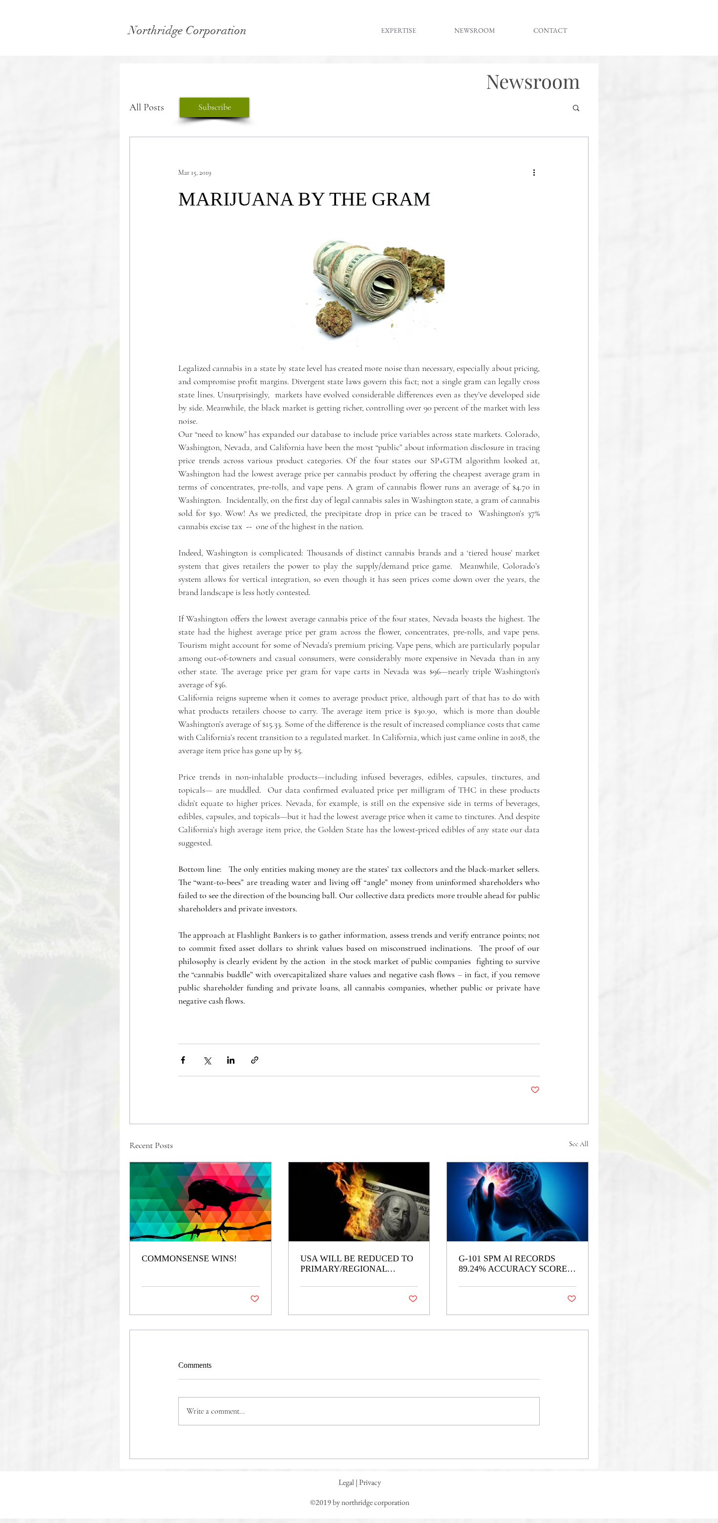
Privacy (370, 1482)
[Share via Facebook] (183, 1060)
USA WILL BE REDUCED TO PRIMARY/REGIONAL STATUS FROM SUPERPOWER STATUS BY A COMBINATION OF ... (357, 1264)
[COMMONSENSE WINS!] (200, 1201)
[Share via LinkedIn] (230, 1060)
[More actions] (534, 172)
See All (579, 1144)
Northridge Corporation (187, 30)
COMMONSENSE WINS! (189, 1258)
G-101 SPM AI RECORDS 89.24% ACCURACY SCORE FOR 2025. (513, 1264)
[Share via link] (254, 1060)
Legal (346, 1482)
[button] (576, 107)
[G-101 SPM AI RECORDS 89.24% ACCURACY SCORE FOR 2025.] (517, 1201)
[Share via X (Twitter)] (206, 1060)
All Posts (146, 107)
